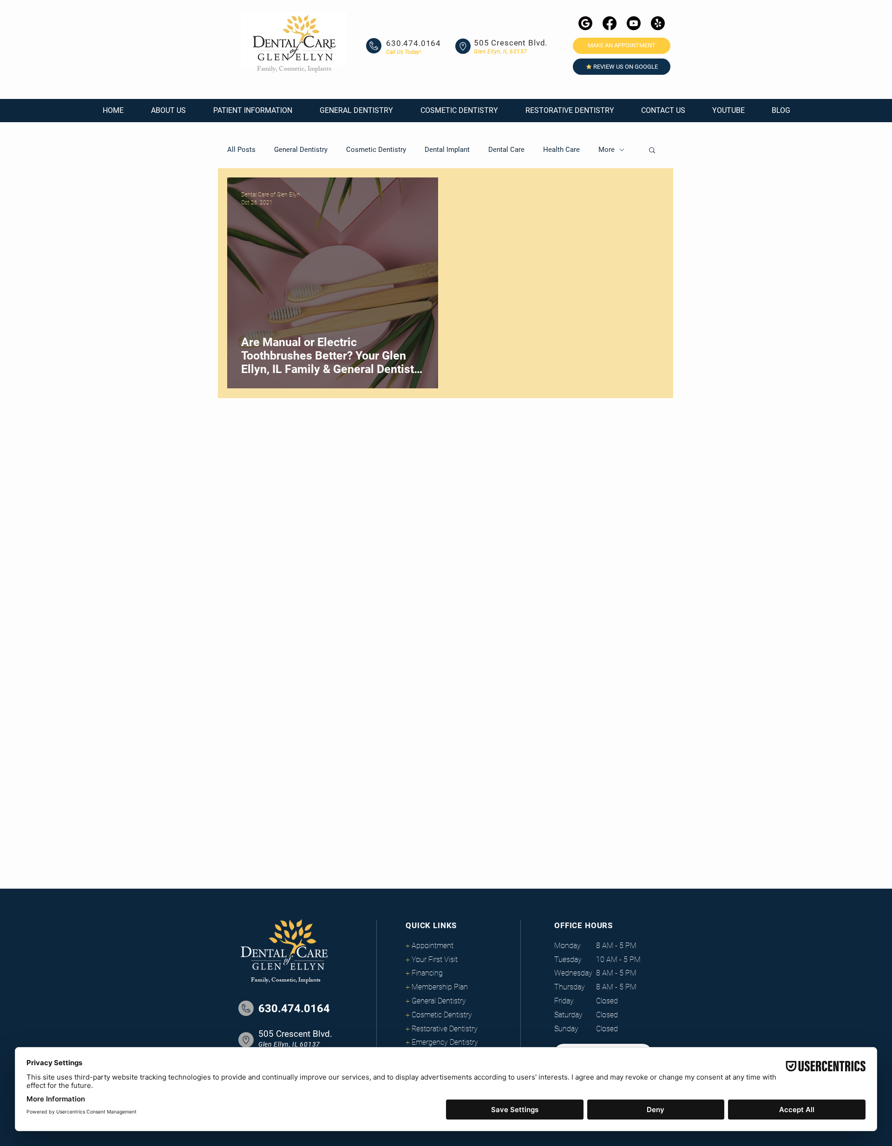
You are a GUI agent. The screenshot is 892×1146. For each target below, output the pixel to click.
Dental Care (506, 149)
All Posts (241, 149)
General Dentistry (301, 149)
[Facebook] (610, 23)
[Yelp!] (658, 23)
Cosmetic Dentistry (376, 149)
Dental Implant (447, 149)
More (606, 149)
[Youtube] (634, 23)
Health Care (561, 149)
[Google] (585, 23)
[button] (168, 110)
